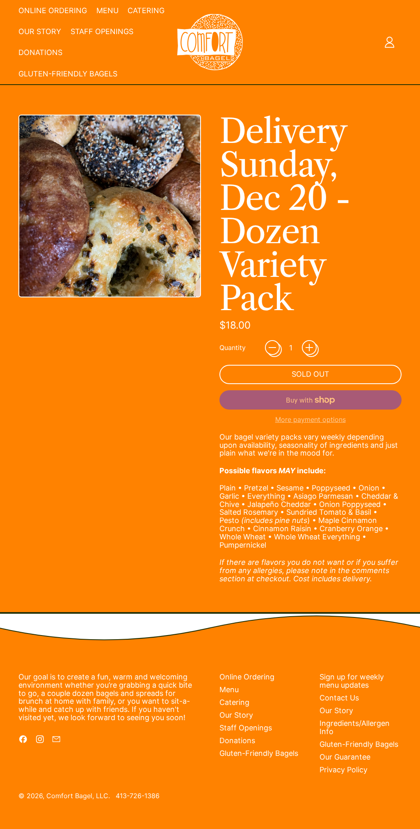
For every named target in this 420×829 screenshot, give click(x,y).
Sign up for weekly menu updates (352, 680)
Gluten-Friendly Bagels (67, 73)
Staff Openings (102, 31)
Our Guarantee (345, 757)
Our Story (39, 31)
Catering (146, 10)
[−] (272, 347)
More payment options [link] (310, 420)
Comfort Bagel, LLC (77, 796)
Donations (40, 52)
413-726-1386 (138, 796)
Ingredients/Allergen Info (355, 727)
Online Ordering (52, 10)
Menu (107, 10)
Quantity (232, 348)
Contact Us (339, 697)
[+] (309, 347)
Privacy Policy (344, 769)
